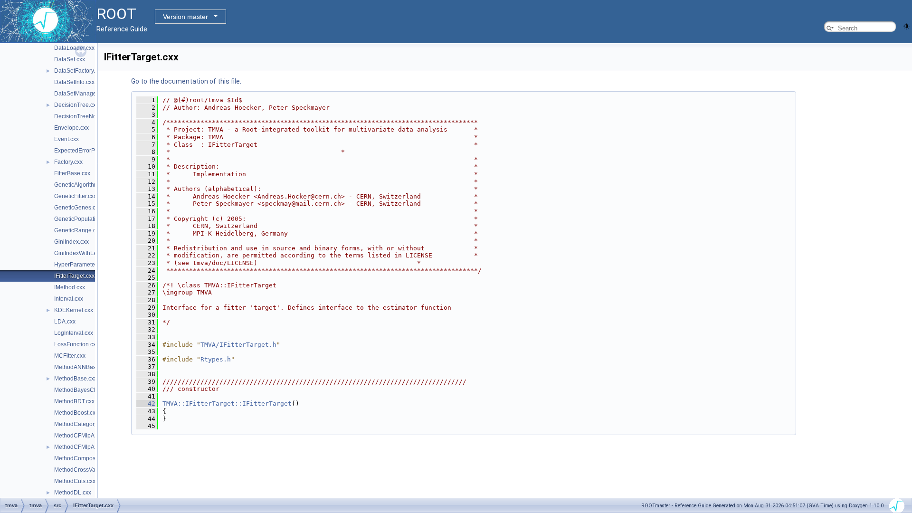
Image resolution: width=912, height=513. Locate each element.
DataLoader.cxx (74, 48)
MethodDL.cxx (72, 492)
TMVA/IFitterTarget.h (238, 344)
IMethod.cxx (69, 287)
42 (145, 403)
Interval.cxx (68, 298)
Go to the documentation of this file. (186, 81)
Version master (185, 16)
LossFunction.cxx (76, 344)
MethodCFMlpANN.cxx (83, 435)
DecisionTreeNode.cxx (83, 116)
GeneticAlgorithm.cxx (81, 184)
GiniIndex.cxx (71, 241)
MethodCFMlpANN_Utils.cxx (91, 447)
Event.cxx (66, 139)
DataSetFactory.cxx (79, 70)
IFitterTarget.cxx (74, 276)
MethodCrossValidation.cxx (89, 469)
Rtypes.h (215, 359)
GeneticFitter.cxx (75, 196)
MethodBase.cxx (75, 378)
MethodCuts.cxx (74, 481)
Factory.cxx (68, 162)
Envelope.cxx (71, 127)
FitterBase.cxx (72, 173)
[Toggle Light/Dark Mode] (906, 25)
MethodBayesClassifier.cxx (89, 390)
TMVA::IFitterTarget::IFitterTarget (227, 403)
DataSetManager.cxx (81, 93)
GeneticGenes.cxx (77, 207)
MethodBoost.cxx (76, 412)
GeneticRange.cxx (78, 230)
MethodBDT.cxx (74, 401)
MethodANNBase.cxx (81, 367)
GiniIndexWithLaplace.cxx (87, 253)
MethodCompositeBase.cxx (89, 458)
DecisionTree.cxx (76, 105)
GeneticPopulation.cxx (83, 219)
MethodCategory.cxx (80, 424)
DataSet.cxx (69, 59)
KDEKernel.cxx (73, 310)
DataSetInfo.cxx (74, 82)
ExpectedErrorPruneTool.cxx (91, 150)
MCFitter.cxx (70, 355)
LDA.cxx (65, 321)
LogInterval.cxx (73, 333)
